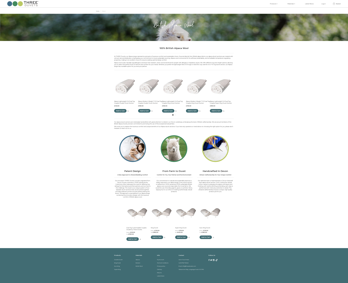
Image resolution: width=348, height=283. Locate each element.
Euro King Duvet (205, 228)
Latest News (309, 4)
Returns (159, 272)
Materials (290, 4)
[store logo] (23, 4)
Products (273, 4)
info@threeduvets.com (189, 266)
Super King (117, 269)
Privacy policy (161, 266)
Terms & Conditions (162, 263)
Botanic (138, 263)
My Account (160, 259)
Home (98, 11)
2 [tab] (175, 115)
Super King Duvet (181, 228)
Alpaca (138, 259)
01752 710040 (184, 263)
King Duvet (154, 228)
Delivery (159, 269)
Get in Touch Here (184, 259)
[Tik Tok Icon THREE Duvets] (217, 260)
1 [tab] (173, 115)
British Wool (139, 266)
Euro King (117, 266)
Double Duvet (118, 259)
